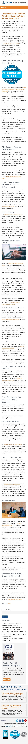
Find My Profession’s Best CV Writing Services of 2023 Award (14, 89)
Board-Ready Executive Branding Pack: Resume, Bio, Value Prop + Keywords (11, 706)
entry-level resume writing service (13, 214)
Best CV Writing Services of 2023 (10, 44)
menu (4, 7)
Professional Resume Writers (14, 725)
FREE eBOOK (6, 679)
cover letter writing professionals (13, 444)
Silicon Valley (6, 725)
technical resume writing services (10, 319)
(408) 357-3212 (8, 726)
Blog (9, 603)
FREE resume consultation (15, 599)
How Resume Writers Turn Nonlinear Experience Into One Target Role (12, 694)
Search (5, 617)
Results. (25, 725)
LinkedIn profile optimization (12, 484)
